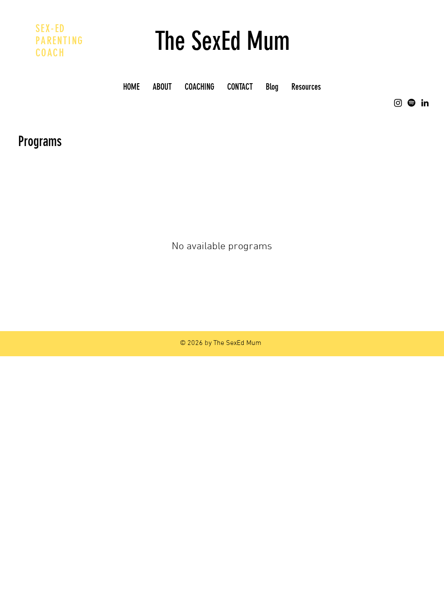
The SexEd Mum (222, 41)
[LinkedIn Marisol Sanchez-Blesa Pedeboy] (425, 103)
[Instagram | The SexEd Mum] (398, 103)
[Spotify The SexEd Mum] (411, 103)
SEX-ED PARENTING (60, 35)
